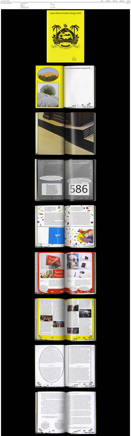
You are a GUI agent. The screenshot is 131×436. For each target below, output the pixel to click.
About (102, 1)
